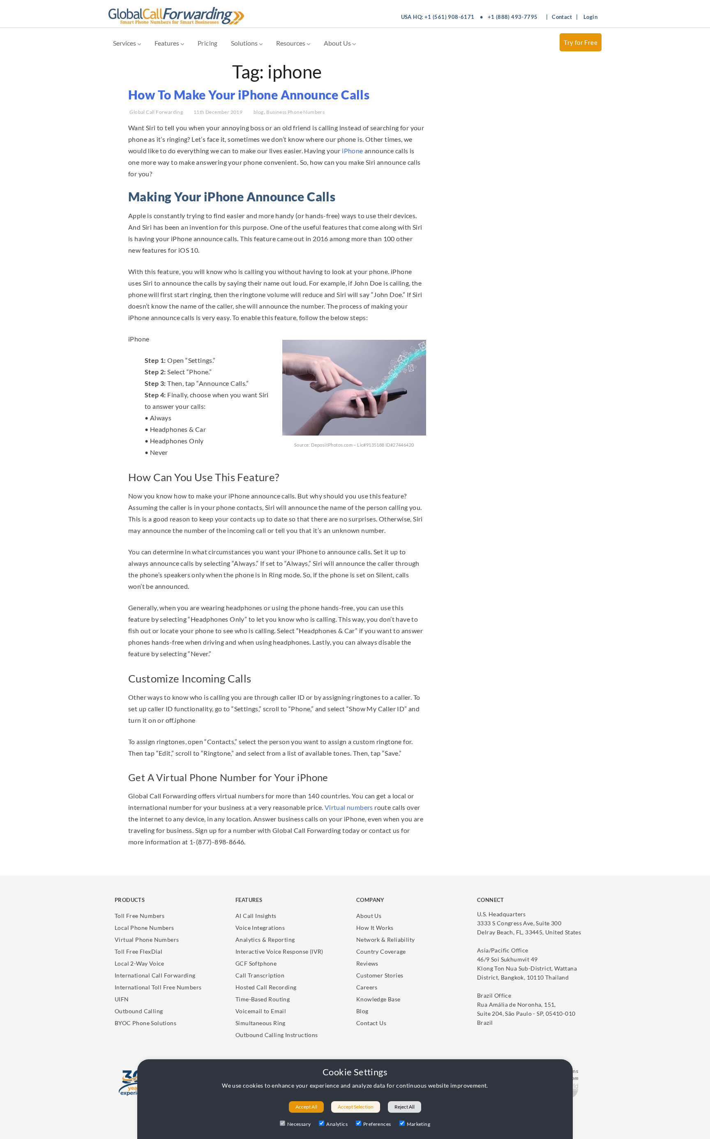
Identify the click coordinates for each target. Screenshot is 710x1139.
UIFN (122, 999)
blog (259, 112)
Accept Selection (355, 1107)
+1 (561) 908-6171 (449, 17)
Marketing (419, 1124)
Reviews (367, 963)
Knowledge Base (378, 999)
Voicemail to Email (260, 1011)
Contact (562, 17)
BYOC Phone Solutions (145, 1022)
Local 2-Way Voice (139, 963)
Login (590, 17)
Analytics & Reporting (265, 939)
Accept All (306, 1107)
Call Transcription (259, 975)
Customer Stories (379, 975)
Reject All (404, 1107)
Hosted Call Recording (265, 987)
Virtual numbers (348, 807)
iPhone (352, 150)
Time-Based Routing (262, 999)
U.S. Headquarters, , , (529, 923)
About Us (338, 43)
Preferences (377, 1124)
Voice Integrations (260, 927)
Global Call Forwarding (156, 112)
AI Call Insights (255, 915)
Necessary (299, 1124)
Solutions (245, 43)
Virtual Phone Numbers (147, 939)
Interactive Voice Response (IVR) (279, 951)
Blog (362, 1011)
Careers (367, 987)
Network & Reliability (385, 939)
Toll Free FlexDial (138, 951)
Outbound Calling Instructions (276, 1034)
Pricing (208, 43)
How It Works (375, 927)
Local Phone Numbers (144, 927)
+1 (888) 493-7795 (513, 17)
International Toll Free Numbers (158, 987)
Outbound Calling (139, 1011)
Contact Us (371, 1022)
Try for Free (580, 42)
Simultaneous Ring (260, 1022)
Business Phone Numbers (295, 112)
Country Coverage (381, 951)
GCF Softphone (256, 963)
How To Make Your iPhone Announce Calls (248, 94)
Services (125, 43)
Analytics (337, 1124)
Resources (291, 43)
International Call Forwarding (155, 975)
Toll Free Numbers (140, 915)
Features (167, 43)
